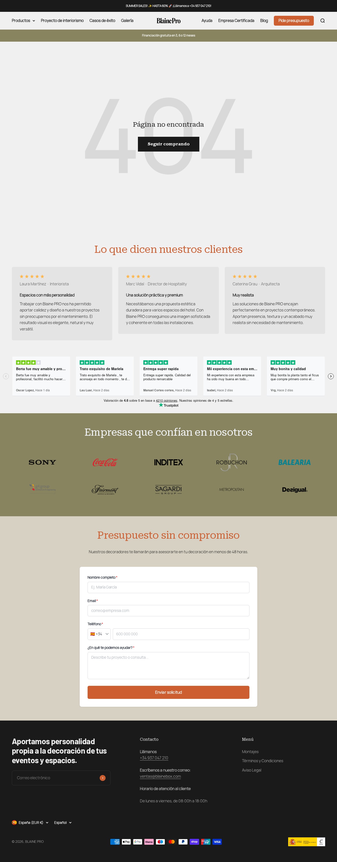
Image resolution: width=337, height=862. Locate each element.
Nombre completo (102, 577)
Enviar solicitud (168, 692)
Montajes (250, 751)
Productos (21, 20)
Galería (127, 20)
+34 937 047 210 (154, 757)
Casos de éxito (102, 20)
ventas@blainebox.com (160, 776)
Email (93, 601)
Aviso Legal (251, 770)
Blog (264, 20)
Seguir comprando (168, 144)
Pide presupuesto (294, 20)
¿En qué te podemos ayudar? (111, 647)
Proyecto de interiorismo (62, 20)
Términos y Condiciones (262, 760)
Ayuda (207, 20)
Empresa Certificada (236, 20)
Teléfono (95, 624)
